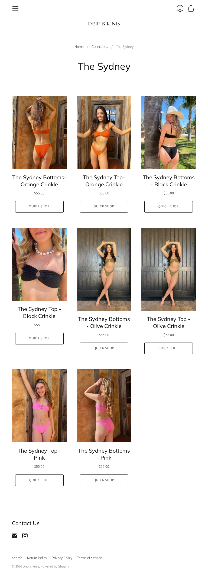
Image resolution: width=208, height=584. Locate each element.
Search (17, 558)
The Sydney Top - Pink (39, 454)
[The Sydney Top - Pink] (39, 405)
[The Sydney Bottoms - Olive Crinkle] (104, 269)
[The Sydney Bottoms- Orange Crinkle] (39, 132)
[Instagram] (25, 537)
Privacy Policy (62, 558)
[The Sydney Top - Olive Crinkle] (168, 269)
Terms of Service (89, 558)
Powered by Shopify (55, 566)
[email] (14, 537)
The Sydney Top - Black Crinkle (39, 312)
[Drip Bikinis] (104, 24)
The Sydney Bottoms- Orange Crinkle (39, 181)
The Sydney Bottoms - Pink (104, 454)
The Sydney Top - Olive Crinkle (168, 322)
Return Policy (37, 558)
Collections (100, 46)
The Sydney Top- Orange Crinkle (104, 181)
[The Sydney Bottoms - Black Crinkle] (168, 132)
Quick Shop (39, 206)
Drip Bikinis (31, 566)
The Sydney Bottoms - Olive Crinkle (104, 322)
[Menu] (15, 8)
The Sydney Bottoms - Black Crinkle (169, 181)
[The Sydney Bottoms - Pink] (104, 405)
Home (79, 46)
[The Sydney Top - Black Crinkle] (39, 264)
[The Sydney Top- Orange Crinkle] (104, 132)
